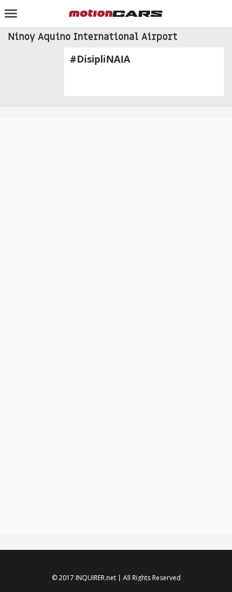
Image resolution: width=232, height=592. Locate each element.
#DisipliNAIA (100, 58)
